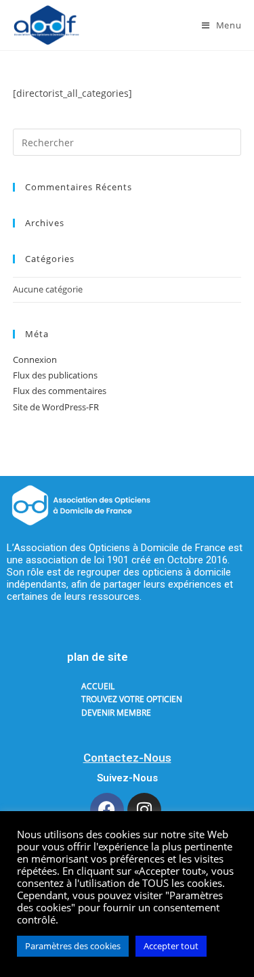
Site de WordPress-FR (56, 407)
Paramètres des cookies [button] (73, 946)
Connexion (35, 359)
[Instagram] (144, 810)
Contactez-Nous (127, 757)
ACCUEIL (97, 686)
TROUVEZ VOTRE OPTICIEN (131, 699)
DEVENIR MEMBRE (116, 712)
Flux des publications (55, 375)
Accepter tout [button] (171, 946)
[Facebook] (107, 810)
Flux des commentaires (59, 391)
